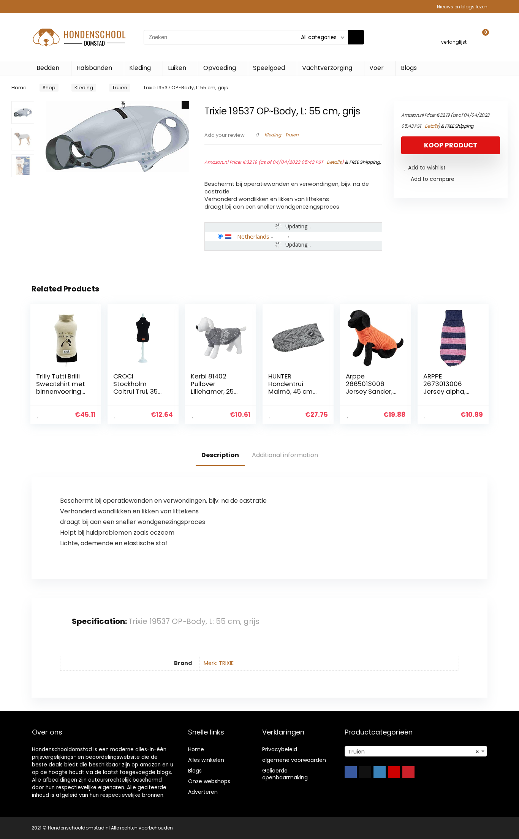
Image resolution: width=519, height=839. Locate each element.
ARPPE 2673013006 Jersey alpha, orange (444, 388)
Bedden (47, 67)
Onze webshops (209, 781)
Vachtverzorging (327, 67)
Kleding (140, 67)
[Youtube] (394, 772)
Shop (49, 87)
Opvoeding (219, 67)
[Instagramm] (379, 772)
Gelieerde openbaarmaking (285, 774)
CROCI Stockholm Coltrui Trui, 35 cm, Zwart (135, 388)
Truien (119, 87)
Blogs (409, 67)
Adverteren (203, 792)
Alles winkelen (206, 760)
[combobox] (416, 751)
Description (220, 455)
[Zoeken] (356, 37)
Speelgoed (269, 67)
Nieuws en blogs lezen (462, 6)
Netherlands (253, 236)
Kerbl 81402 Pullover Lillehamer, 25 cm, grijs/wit (212, 388)
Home (19, 87)
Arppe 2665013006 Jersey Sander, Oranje (369, 388)
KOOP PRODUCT (450, 145)
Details (334, 162)
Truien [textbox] (413, 751)
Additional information (285, 455)
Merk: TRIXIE (219, 663)
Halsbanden (94, 67)
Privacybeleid (279, 749)
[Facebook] (351, 772)
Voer (376, 67)
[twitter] (365, 772)
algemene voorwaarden (294, 760)
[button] (185, 105)
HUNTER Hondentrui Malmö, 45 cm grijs (290, 388)
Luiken (177, 67)
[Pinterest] (408, 772)
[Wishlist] (453, 33)
